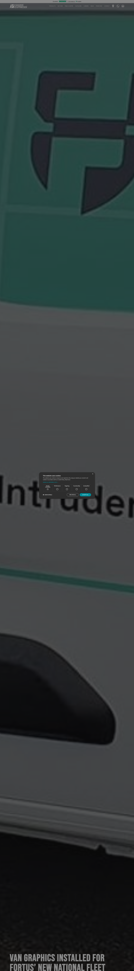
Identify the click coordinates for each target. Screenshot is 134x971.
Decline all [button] (73, 494)
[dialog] (67, 485)
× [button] (92, 473)
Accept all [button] (85, 494)
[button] (67, 482)
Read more (67, 479)
